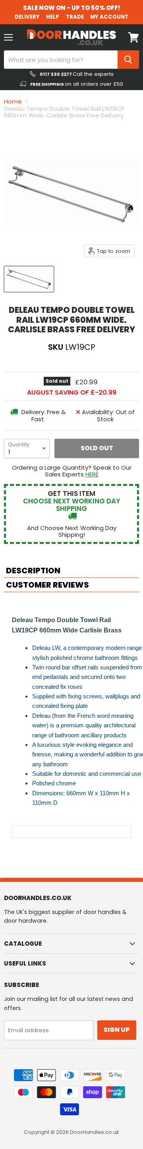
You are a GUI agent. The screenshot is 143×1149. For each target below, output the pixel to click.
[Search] (128, 59)
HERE (92, 474)
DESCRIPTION (33, 570)
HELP (52, 17)
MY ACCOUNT (109, 17)
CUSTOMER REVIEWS (47, 584)
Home (13, 101)
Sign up (117, 1029)
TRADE (75, 17)
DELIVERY (27, 17)
